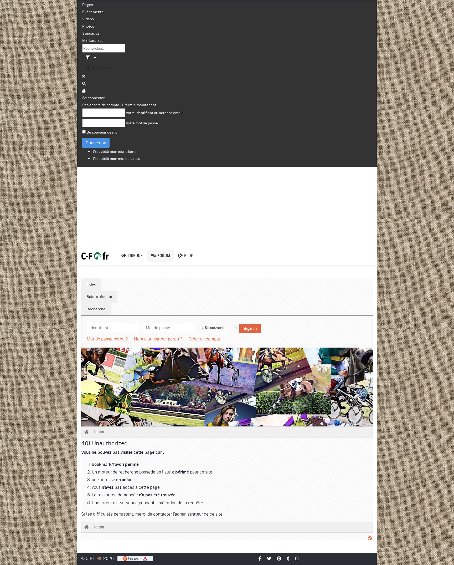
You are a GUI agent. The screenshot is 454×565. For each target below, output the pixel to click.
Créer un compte (204, 339)
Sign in (250, 329)
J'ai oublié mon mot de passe (116, 158)
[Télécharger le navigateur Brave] (135, 558)
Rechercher (102, 67)
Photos (88, 26)
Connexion (96, 143)
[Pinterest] (279, 558)
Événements (92, 11)
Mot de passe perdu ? (107, 339)
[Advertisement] (227, 206)
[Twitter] (269, 558)
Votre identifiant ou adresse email (154, 112)
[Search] (84, 83)
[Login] (84, 90)
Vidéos (88, 18)
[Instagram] (297, 558)
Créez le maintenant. (139, 104)
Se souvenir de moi (102, 132)
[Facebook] (260, 558)
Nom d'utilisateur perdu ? (158, 339)
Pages (87, 4)
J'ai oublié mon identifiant (114, 151)
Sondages (91, 33)
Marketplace (93, 40)
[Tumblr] (288, 558)
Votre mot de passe (142, 122)
